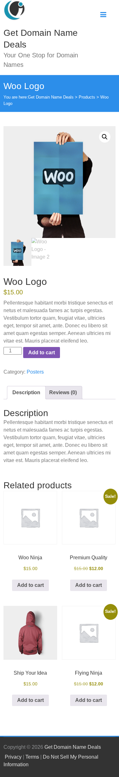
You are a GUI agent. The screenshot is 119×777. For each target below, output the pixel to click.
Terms (32, 757)
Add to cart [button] (30, 585)
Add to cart (41, 352)
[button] (104, 137)
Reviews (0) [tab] (63, 392)
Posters (35, 372)
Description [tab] (26, 392)
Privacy (13, 757)
